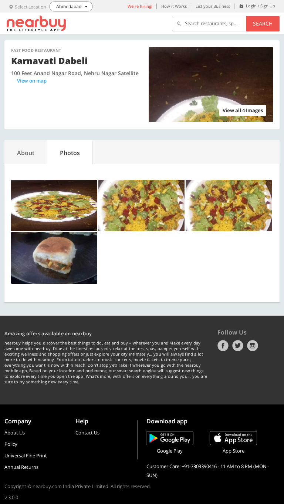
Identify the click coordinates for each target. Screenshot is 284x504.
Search (263, 23)
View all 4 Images (243, 110)
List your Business (213, 6)
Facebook (223, 345)
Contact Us (87, 432)
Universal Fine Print (25, 455)
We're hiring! (140, 6)
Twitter (237, 345)
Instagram (252, 345)
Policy (10, 444)
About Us (14, 432)
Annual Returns (21, 467)
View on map (32, 80)
